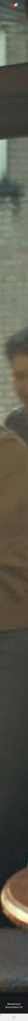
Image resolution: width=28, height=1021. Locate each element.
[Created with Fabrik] (0, 1013)
